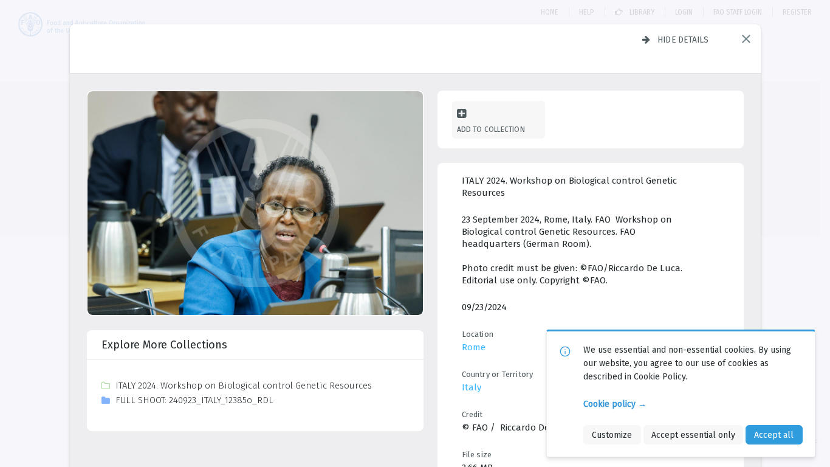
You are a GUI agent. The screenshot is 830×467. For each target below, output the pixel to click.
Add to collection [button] (491, 129)
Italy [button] (471, 387)
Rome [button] (473, 347)
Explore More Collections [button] (164, 344)
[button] (746, 39)
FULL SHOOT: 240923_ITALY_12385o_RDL (194, 400)
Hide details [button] (683, 39)
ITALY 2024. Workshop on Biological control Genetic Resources (243, 385)
